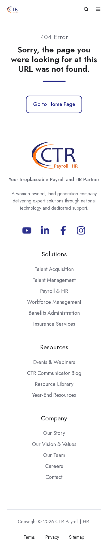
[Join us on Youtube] (27, 230)
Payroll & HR (54, 291)
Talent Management (54, 280)
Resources (54, 347)
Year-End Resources (54, 395)
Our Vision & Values (54, 444)
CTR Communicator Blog (54, 373)
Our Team (54, 455)
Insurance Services (54, 324)
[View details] (45, 230)
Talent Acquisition (54, 269)
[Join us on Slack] (63, 230)
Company (54, 418)
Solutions (54, 254)
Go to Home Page (54, 104)
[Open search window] (86, 9)
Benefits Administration (54, 313)
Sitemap (76, 537)
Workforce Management (54, 302)
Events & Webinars (54, 362)
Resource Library (54, 384)
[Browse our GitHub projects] (81, 230)
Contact (54, 477)
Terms (29, 537)
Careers (54, 466)
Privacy (52, 537)
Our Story (54, 433)
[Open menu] (98, 9)
